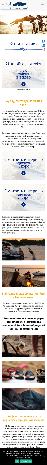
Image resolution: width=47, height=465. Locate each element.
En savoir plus (26, 461)
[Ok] (44, 457)
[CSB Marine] (23, 5)
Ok (17, 461)
